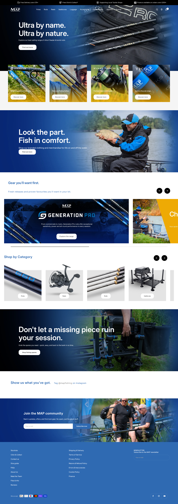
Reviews (14, 485)
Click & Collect (16, 455)
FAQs (13, 468)
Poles (38, 9)
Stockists (14, 450)
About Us (14, 472)
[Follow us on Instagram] (159, 496)
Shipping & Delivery (76, 450)
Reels (53, 9)
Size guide (15, 463)
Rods (46, 9)
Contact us (15, 459)
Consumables (98, 9)
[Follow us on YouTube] (164, 496)
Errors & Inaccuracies (77, 468)
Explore (139, 9)
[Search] (157, 9)
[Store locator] (161, 9)
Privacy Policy (74, 459)
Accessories (84, 9)
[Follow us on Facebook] (153, 496)
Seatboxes (63, 9)
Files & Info (15, 481)
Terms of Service (75, 455)
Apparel (110, 9)
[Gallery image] (66, 221)
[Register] (166, 457)
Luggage (73, 9)
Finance (72, 476)
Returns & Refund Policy (78, 463)
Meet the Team (16, 476)
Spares (118, 9)
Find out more (27, 43)
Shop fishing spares (29, 352)
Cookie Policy (74, 472)
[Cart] (166, 9)
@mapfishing (65, 383)
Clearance (128, 9)
